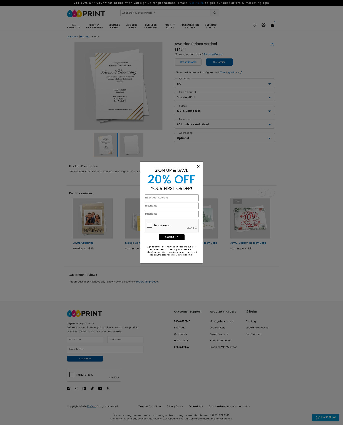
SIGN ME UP (171, 237)
